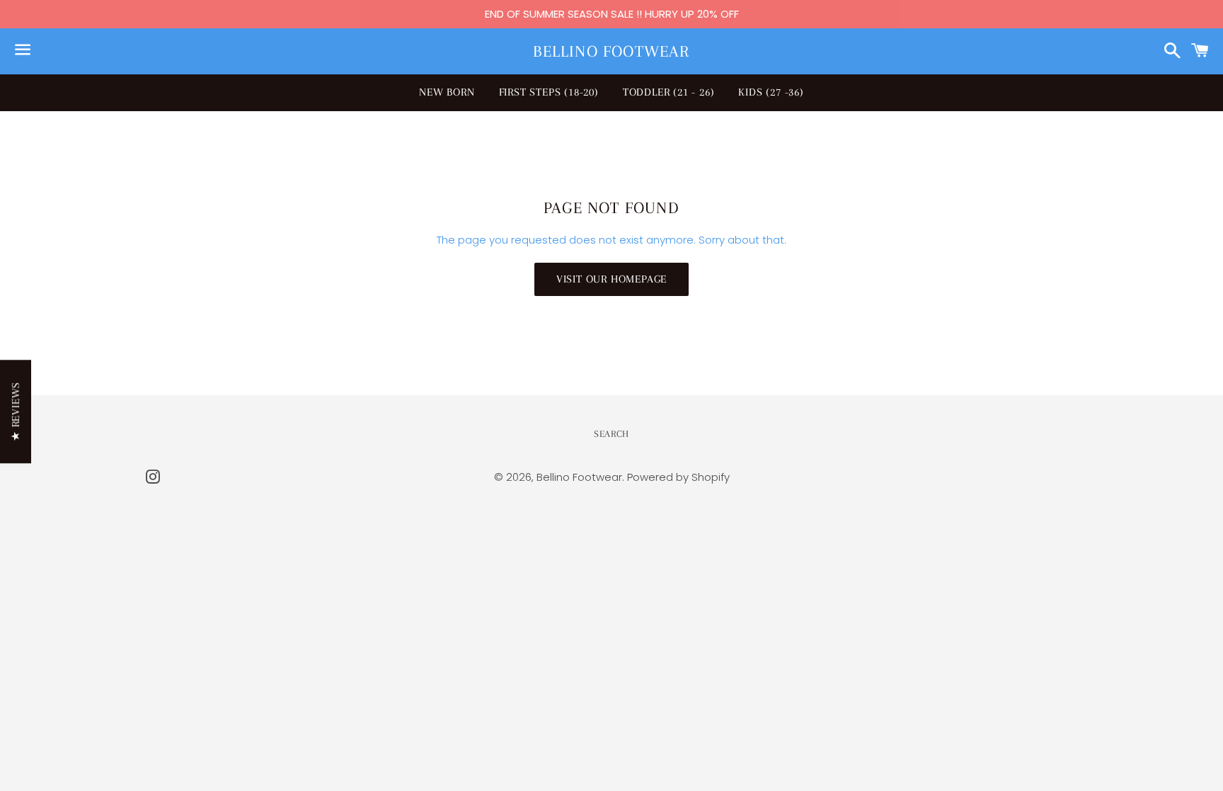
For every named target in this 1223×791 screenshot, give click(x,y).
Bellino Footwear (611, 51)
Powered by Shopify (678, 477)
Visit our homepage (611, 279)
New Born (446, 92)
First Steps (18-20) (549, 92)
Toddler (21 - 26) (669, 92)
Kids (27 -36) (770, 92)
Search (611, 433)
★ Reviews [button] (15, 411)
